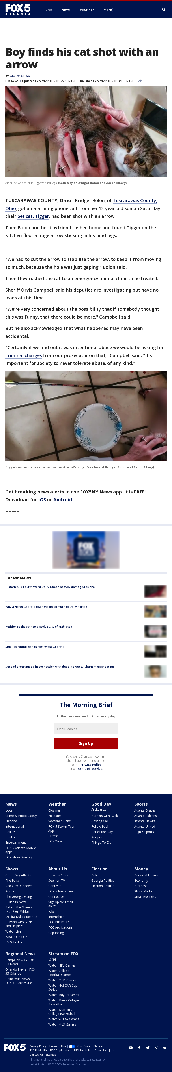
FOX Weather (58, 841)
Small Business (145, 896)
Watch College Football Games (59, 973)
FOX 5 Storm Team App (62, 828)
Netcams (55, 816)
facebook (139, 1047)
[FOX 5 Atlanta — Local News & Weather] (20, 9)
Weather (57, 804)
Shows (11, 868)
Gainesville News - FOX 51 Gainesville (18, 981)
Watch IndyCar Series (63, 995)
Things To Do (101, 842)
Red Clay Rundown (18, 886)
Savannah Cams (60, 821)
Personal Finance (146, 875)
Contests (54, 886)
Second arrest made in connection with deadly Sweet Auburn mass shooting (59, 667)
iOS (42, 500)
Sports (141, 804)
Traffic (53, 836)
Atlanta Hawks (144, 821)
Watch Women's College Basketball (61, 1011)
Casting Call (99, 821)
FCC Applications (60, 927)
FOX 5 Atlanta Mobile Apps (20, 850)
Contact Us (56, 896)
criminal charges (23, 355)
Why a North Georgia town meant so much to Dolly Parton (46, 607)
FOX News (11, 81)
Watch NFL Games (62, 965)
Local (9, 810)
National (11, 821)
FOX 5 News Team (62, 891)
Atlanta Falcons (145, 816)
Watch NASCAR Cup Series (62, 987)
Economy (141, 880)
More (107, 9)
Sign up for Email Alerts (60, 904)
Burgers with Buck (104, 816)
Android (62, 500)
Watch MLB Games (62, 980)
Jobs (51, 911)
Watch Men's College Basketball (63, 1002)
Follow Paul (99, 826)
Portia (9, 891)
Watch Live (13, 931)
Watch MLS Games (62, 1024)
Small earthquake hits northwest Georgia (34, 647)
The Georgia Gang (18, 896)
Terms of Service (89, 768)
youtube (130, 1047)
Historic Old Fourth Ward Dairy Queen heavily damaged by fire (50, 587)
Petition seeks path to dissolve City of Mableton (38, 627)
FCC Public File (58, 922)
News (11, 804)
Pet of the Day (102, 832)
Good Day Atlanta (101, 806)
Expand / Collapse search (164, 9)
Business (140, 886)
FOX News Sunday (18, 857)
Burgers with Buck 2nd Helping (18, 924)
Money (141, 868)
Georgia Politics (102, 880)
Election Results (102, 886)
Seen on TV (56, 880)
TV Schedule (14, 942)
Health (10, 837)
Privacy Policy (90, 764)
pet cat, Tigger (33, 216)
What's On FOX (16, 937)
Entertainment (15, 842)
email (164, 1047)
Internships (56, 917)
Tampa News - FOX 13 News (19, 962)
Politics (10, 832)
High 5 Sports (144, 832)
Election (99, 868)
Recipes (97, 837)
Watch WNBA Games (63, 1019)
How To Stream (59, 875)
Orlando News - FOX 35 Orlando (20, 971)
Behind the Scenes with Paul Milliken (18, 909)
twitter (147, 1047)
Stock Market (144, 891)
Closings (54, 810)
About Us (57, 868)
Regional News (20, 953)
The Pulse (12, 880)
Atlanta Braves (145, 810)
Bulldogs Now (15, 902)
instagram (156, 1047)
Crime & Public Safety (21, 816)
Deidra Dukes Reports (21, 917)
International (14, 826)
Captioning (56, 933)
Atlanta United (144, 826)
